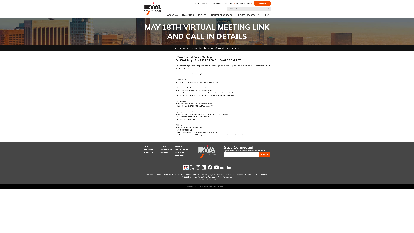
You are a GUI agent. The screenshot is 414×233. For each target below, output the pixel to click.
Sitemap (201, 179)
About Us (179, 146)
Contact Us (229, 3)
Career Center (181, 149)
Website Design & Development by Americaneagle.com (207, 186)
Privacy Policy (211, 179)
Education (148, 152)
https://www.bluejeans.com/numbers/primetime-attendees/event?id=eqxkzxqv (224, 135)
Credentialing (166, 149)
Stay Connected (238, 147)
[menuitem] (172, 15)
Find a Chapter (216, 3)
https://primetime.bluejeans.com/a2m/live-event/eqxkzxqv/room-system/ (207, 93)
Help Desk (179, 155)
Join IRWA (262, 3)
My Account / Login (243, 3)
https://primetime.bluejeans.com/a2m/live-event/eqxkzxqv (198, 82)
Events (163, 146)
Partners (164, 152)
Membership (149, 149)
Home (146, 146)
